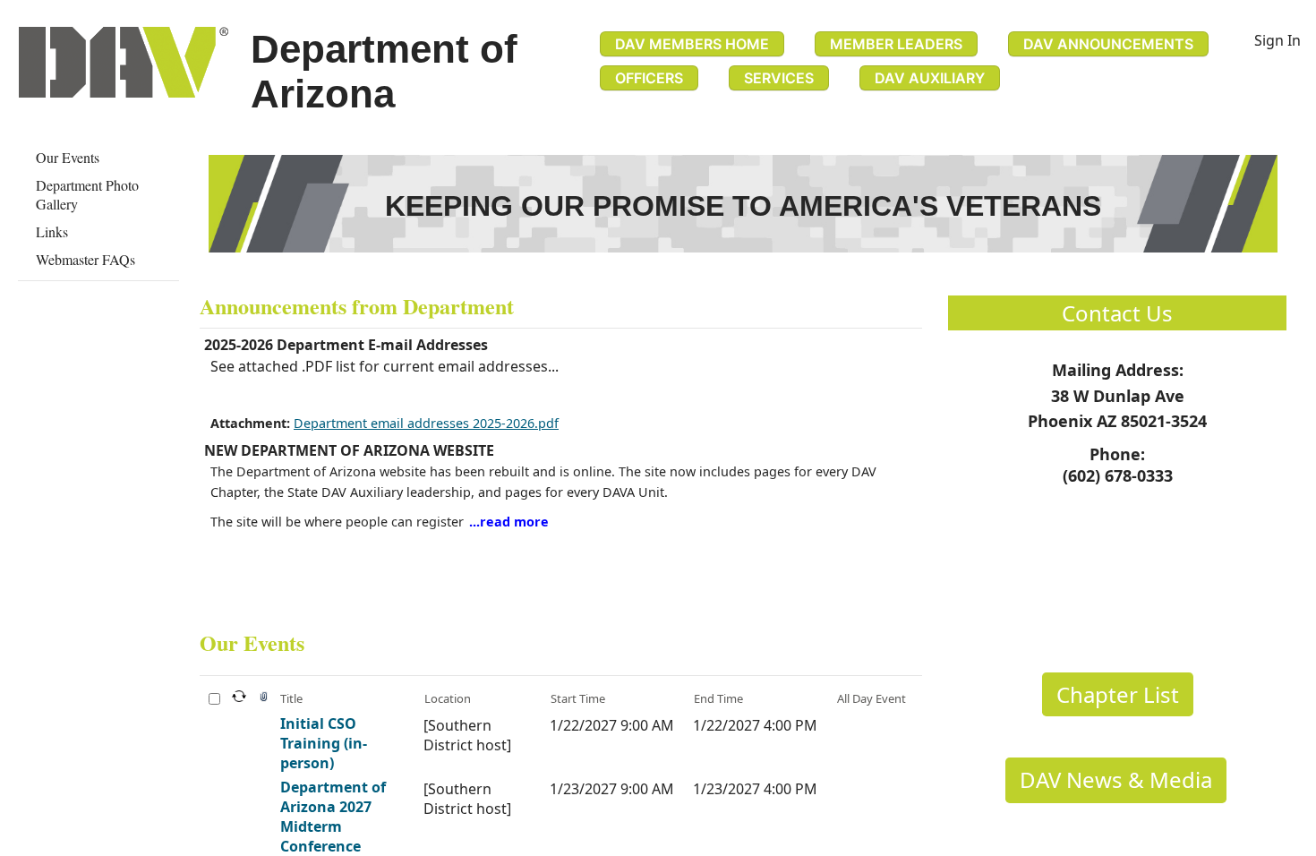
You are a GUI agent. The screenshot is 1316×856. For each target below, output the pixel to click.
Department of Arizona (384, 71)
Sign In (1277, 40)
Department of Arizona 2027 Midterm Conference (333, 816)
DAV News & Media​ (1116, 779)
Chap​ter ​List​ (1117, 694)
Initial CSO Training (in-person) (323, 743)
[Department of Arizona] (123, 62)
